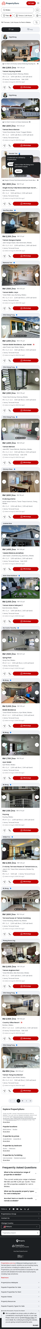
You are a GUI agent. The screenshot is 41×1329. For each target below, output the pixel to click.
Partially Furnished (20, 1158)
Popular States (6, 1297)
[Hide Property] (32, 43)
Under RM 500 (7, 1139)
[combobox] (20, 10)
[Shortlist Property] (36, 43)
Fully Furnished (7, 1158)
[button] (31, 157)
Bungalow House (30, 1118)
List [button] (12, 30)
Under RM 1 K (17, 1139)
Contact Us (5, 1218)
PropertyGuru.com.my (8, 1263)
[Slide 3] (18, 59)
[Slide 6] (23, 59)
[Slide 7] (25, 701)
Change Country (7, 1223)
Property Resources (8, 1301)
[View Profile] (20, 37)
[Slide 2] (17, 59)
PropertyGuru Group (8, 1214)
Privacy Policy (30, 1317)
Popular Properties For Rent (11, 1292)
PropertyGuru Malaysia (9, 1283)
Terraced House (18, 1117)
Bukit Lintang (7, 1129)
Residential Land (11, 1120)
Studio (5, 1148)
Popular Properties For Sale (11, 1287)
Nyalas (15, 1129)
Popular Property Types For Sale (12, 1306)
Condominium (28, 1117)
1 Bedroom (12, 1148)
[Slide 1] (15, 59)
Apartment (6, 1118)
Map (31, 30)
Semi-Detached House (17, 1118)
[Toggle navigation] (38, 3)
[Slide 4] (20, 59)
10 (22, 1101)
